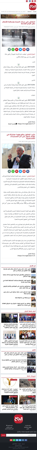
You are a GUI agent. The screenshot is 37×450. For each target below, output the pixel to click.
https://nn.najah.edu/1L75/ (26, 256)
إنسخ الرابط (12, 124)
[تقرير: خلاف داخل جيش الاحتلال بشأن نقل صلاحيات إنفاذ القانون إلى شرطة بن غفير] (33, 343)
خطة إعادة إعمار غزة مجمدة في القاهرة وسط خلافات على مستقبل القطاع (14, 433)
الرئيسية (34, 11)
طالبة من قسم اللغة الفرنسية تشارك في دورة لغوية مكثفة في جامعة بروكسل (27, 415)
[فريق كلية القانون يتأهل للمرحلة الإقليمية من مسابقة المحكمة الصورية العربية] (9, 407)
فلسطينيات (29, 11)
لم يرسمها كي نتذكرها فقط (23, 370)
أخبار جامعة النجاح (30, 384)
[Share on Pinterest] (16, 49)
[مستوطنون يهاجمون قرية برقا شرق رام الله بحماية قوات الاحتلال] (33, 349)
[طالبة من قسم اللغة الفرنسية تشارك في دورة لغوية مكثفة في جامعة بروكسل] (27, 407)
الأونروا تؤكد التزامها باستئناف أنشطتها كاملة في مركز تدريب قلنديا (17, 354)
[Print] (9, 49)
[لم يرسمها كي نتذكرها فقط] (33, 372)
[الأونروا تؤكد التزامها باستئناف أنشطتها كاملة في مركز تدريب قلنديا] (33, 354)
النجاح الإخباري (32, 6)
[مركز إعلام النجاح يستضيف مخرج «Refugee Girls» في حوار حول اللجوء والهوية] (9, 390)
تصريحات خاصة (31, 449)
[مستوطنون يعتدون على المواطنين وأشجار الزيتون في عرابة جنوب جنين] (33, 360)
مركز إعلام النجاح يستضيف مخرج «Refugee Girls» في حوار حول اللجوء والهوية (10, 398)
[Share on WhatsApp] (13, 49)
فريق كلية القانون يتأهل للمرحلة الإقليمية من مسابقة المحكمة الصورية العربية (10, 415)
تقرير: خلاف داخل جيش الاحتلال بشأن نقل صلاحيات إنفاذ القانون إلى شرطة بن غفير (17, 342)
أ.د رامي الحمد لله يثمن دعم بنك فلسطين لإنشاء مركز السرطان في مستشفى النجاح (27, 398)
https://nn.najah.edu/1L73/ (26, 328)
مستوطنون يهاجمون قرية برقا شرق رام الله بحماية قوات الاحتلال (17, 348)
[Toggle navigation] (27, 1)
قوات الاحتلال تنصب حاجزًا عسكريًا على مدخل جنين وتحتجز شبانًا (17, 365)
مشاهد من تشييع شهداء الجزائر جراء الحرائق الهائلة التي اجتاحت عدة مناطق (16, 377)
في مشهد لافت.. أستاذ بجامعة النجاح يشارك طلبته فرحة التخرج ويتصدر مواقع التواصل (14, 440)
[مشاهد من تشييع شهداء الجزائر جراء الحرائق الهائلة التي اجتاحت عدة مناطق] (33, 377)
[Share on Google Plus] (24, 49)
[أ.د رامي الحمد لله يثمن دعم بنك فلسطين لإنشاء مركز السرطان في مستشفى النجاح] (27, 390)
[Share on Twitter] (20, 49)
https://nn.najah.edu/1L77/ (26, 124)
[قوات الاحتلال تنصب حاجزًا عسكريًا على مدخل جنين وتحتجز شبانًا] (33, 366)
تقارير (34, 423)
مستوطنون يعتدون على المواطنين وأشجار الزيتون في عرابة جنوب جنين (17, 359)
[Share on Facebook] (27, 49)
